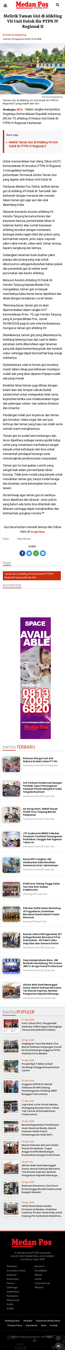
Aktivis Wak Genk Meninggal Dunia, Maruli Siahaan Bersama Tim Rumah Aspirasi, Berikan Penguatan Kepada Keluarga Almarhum (42, 991)
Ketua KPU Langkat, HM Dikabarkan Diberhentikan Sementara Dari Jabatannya (40, 862)
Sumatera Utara (32, 765)
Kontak (54, 1325)
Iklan (43, 1325)
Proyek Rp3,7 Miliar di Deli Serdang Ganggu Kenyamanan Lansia (40, 1067)
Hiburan (39, 1287)
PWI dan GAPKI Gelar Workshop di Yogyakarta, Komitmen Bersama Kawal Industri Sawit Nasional (42, 912)
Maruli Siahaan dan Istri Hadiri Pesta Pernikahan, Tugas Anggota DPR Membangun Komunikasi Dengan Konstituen (41, 1150)
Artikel (10, 1308)
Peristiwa (12, 1266)
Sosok (38, 1279)
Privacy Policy (15, 1325)
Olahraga (28, 894)
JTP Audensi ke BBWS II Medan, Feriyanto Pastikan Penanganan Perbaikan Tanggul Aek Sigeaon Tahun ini (42, 838)
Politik (10, 1304)
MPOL (20, 109)
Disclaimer (32, 1325)
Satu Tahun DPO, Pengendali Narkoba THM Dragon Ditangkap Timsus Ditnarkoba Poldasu (42, 1027)
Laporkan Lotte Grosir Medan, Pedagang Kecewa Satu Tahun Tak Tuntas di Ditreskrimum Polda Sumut (40, 1109)
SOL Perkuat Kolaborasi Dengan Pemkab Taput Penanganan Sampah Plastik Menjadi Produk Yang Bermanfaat (42, 787)
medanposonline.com (30, 1336)
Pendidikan (41, 1270)
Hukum (11, 1283)
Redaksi (28, 1320)
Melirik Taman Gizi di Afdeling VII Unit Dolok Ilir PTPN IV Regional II (33, 144)
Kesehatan (13, 1291)
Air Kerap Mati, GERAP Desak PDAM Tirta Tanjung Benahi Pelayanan (40, 812)
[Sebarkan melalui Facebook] (22, 553)
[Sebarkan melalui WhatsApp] (36, 553)
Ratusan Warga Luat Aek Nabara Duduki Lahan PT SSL (40, 760)
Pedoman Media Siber (48, 1320)
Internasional (42, 1283)
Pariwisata (12, 1296)
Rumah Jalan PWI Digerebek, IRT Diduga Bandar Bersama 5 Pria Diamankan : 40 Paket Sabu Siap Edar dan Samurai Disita (42, 938)
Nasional (28, 921)
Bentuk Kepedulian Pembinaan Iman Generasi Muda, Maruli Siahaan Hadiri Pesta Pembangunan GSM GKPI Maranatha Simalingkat (40, 1131)
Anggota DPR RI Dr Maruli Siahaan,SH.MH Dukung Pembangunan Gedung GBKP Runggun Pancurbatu (39, 1089)
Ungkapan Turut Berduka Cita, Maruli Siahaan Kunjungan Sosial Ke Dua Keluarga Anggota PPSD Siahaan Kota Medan (42, 1048)
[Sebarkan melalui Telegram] (43, 553)
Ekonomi (39, 1266)
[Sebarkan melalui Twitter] (29, 553)
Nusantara (13, 1279)
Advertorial (13, 1300)
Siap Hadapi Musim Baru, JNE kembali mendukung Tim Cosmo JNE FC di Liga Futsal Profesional (42, 963)
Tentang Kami (12, 1320)
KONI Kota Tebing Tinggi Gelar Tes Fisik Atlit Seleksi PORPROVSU (41, 886)
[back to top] (58, 1345)
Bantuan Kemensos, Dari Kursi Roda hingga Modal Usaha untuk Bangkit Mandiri (42, 1189)
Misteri (38, 1275)
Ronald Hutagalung (14, 34)
